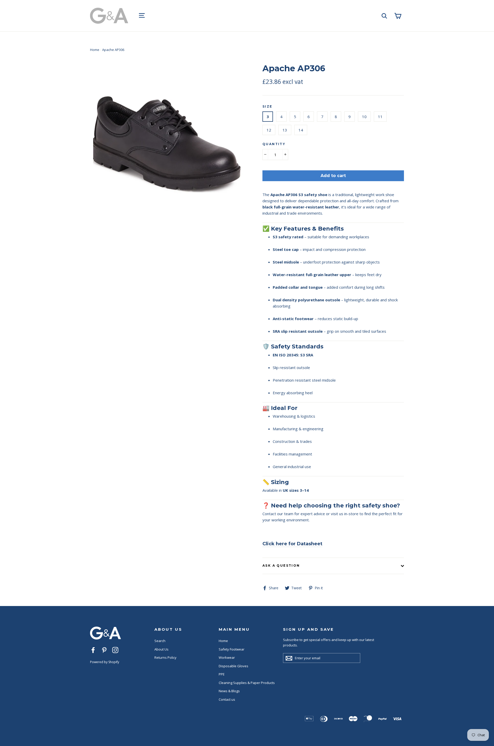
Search (159, 640)
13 (285, 130)
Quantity (273, 144)
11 (380, 116)
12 (269, 130)
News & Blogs (229, 691)
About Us (161, 649)
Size (267, 106)
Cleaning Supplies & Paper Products (247, 682)
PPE (222, 674)
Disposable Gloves (233, 666)
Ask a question (281, 565)
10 (364, 116)
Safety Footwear (231, 649)
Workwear (227, 657)
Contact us (227, 699)
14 (300, 130)
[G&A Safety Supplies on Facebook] (93, 649)
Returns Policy (165, 657)
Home (94, 49)
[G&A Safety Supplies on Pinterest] (104, 649)
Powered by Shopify (104, 662)
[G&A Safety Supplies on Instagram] (115, 649)
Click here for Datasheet (292, 544)
